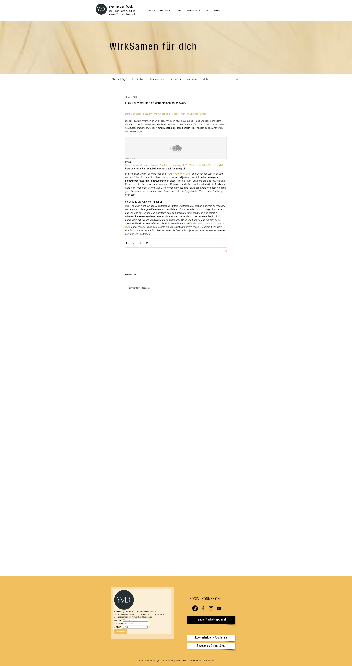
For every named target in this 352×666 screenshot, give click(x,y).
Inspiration (138, 79)
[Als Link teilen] (146, 243)
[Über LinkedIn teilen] (140, 243)
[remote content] (176, 148)
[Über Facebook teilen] (126, 243)
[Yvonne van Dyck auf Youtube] (219, 608)
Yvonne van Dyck (121, 7)
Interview (191, 79)
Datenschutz (195, 660)
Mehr (206, 79)
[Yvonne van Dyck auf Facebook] (203, 608)
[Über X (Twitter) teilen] (133, 243)
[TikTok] (195, 608)
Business (175, 79)
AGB (184, 660)
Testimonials (157, 79)
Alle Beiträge (119, 79)
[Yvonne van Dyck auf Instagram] (211, 608)
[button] (237, 79)
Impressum (208, 660)
